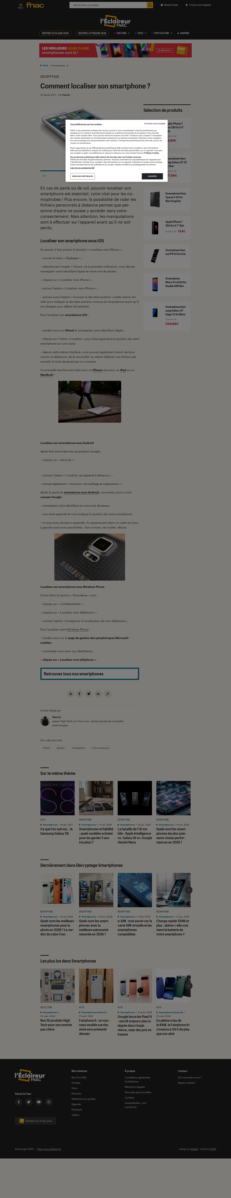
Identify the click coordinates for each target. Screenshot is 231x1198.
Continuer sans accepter (154, 123)
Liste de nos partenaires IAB (82, 168)
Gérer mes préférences (82, 176)
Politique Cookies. (151, 153)
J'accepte (152, 176)
